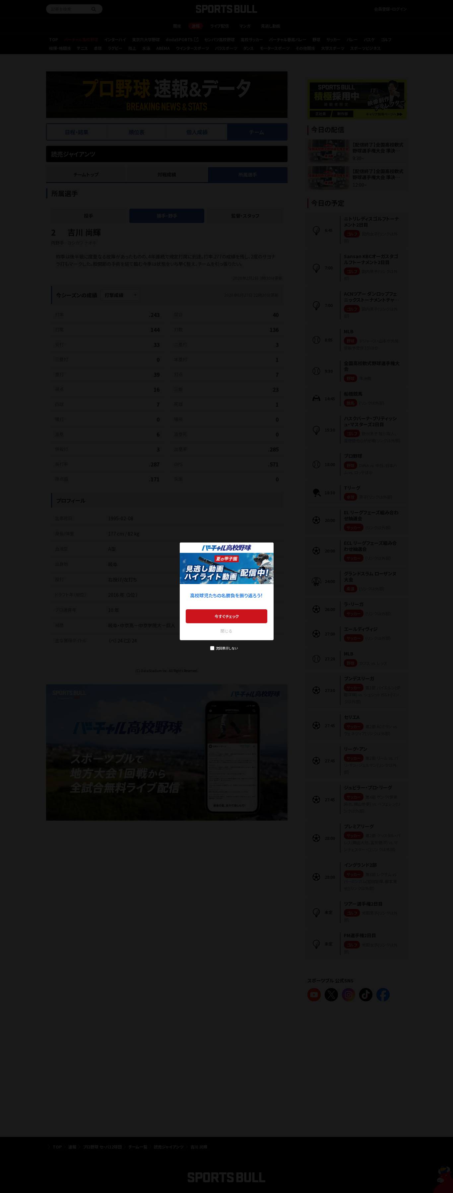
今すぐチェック (227, 616)
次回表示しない (227, 648)
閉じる (226, 631)
